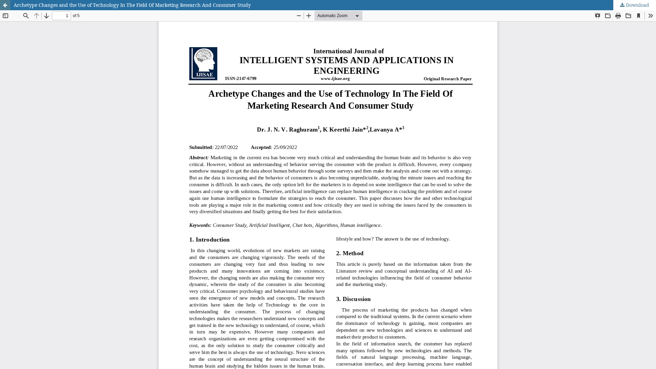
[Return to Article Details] (5, 5)
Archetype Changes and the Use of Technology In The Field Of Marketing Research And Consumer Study (132, 5)
